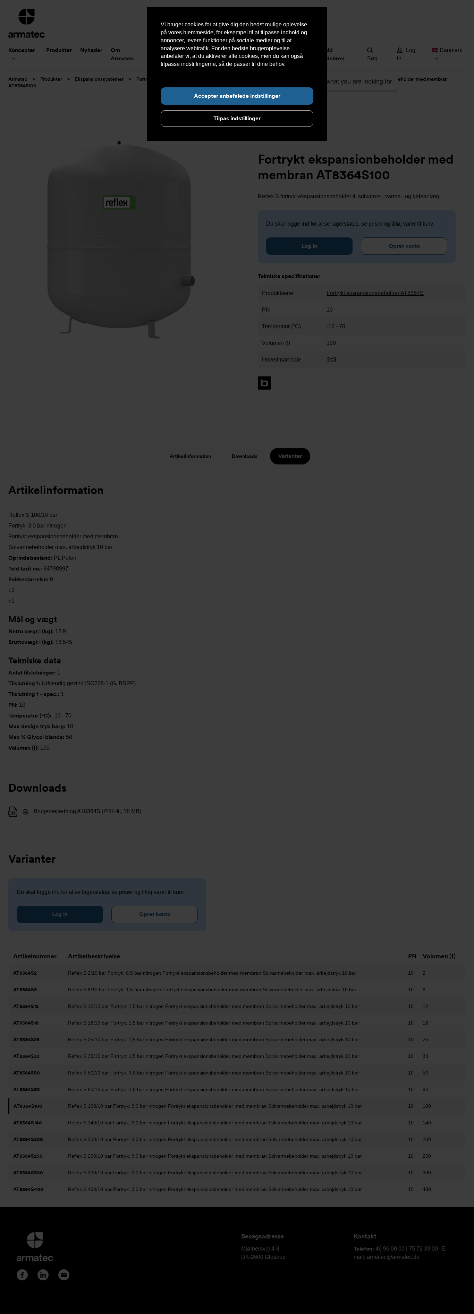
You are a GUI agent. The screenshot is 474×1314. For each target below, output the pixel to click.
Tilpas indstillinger (237, 118)
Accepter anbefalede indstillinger (237, 96)
